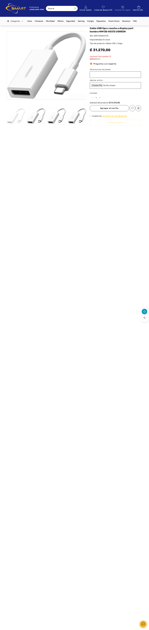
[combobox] (62, 8)
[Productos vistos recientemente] (144, 311)
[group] (15, 116)
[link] (123, 8)
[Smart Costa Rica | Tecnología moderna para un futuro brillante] (16, 8)
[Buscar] (75, 8)
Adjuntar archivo (96, 80)
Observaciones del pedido (100, 69)
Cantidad (93, 93)
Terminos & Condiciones (114, 116)
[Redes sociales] (144, 318)
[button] (138, 8)
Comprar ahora (115, 122)
